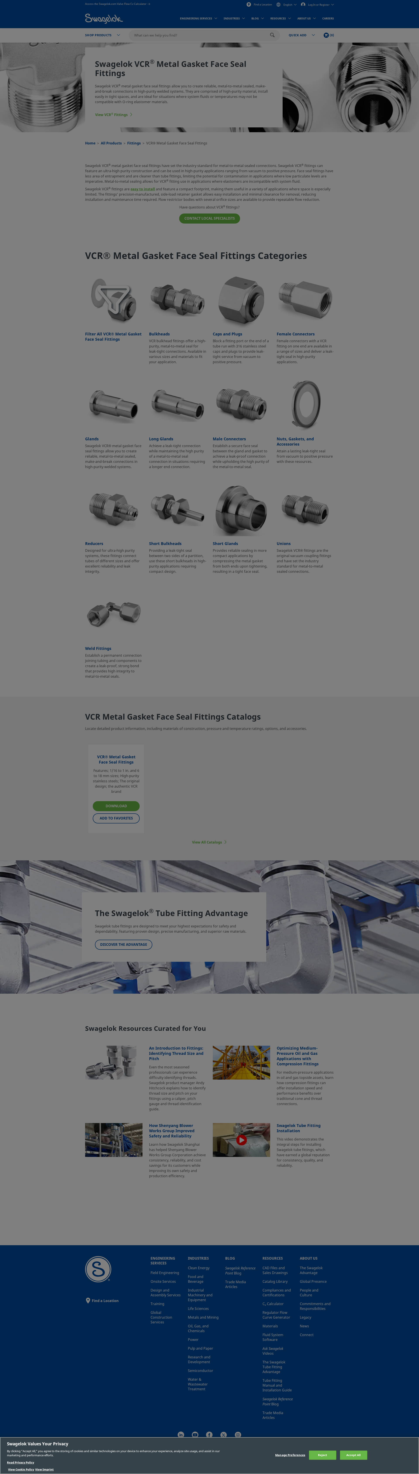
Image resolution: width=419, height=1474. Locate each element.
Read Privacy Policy (20, 1462)
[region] (209, 1455)
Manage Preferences (290, 1455)
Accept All (353, 1455)
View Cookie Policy (21, 1469)
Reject (322, 1455)
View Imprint (44, 1469)
